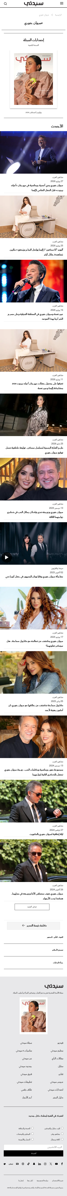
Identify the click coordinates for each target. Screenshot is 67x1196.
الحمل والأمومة (24, 1139)
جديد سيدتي (25, 1066)
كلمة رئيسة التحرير (37, 925)
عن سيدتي (27, 1058)
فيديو (60, 1043)
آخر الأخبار (27, 1097)
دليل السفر (58, 1097)
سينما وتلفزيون (57, 568)
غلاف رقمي (26, 1089)
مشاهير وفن (55, 1134)
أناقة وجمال (55, 1139)
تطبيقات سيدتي (24, 1082)
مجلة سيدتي (26, 1043)
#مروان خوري (33, 23)
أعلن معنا (30, 1180)
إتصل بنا (21, 1180)
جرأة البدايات (58, 962)
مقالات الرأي (57, 1058)
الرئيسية (58, 15)
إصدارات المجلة (33, 40)
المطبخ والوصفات (23, 1134)
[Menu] (61, 3)
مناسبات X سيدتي (24, 1050)
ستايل (60, 1066)
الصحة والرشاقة (24, 1128)
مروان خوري (44, 15)
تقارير (60, 1074)
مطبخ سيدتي (57, 1050)
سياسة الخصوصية (42, 1180)
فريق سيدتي (26, 1074)
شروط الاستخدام (57, 1180)
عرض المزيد (32, 907)
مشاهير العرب (57, 177)
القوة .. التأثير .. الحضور (55, 937)
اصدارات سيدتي (55, 1089)
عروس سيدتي (56, 1082)
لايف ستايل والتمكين (52, 1128)
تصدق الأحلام (57, 950)
